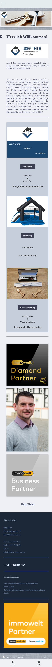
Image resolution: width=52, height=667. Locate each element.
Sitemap (21, 657)
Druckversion (11, 657)
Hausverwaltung (27, 307)
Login (46, 657)
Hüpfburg (27, 236)
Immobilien (27, 167)
